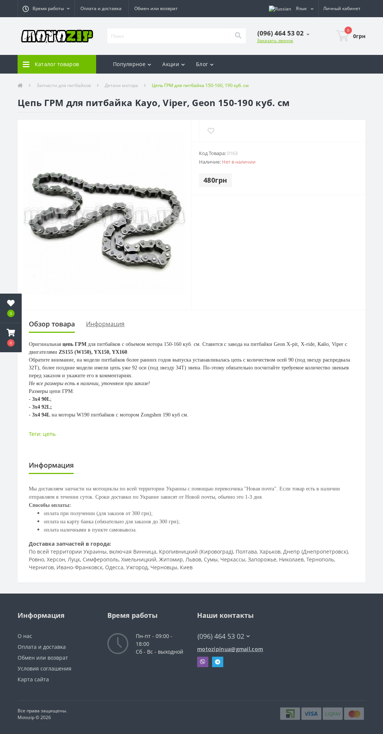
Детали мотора (121, 85)
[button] (46, 8)
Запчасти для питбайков (64, 85)
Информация (105, 324)
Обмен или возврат (156, 8)
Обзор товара (52, 323)
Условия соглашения (44, 668)
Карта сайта (33, 679)
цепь (49, 433)
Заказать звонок (275, 40)
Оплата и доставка (101, 8)
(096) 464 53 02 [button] (220, 636)
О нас (25, 635)
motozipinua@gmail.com (230, 649)
